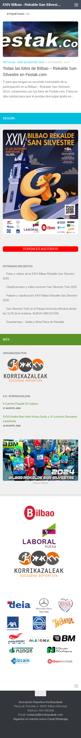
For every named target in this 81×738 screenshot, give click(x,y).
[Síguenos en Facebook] (58, 118)
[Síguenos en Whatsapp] (76, 118)
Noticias (9, 62)
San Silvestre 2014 (31, 62)
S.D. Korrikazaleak (16, 396)
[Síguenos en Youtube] (70, 118)
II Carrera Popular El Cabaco (20, 403)
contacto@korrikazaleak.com (45, 714)
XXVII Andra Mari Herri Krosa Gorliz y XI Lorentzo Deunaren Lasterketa (40, 419)
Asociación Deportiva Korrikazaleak (41, 702)
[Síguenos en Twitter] (64, 118)
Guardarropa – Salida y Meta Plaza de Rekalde (35, 321)
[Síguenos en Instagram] (52, 118)
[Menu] (76, 4)
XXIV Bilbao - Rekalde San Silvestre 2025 (31, 5)
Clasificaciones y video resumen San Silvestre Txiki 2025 (41, 286)
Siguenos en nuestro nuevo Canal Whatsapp (40, 719)
